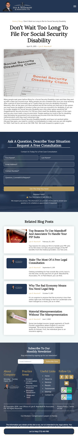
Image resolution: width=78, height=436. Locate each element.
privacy (25, 201)
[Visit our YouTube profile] (66, 383)
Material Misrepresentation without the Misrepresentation (48, 313)
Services (48, 382)
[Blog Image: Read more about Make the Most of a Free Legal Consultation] (16, 263)
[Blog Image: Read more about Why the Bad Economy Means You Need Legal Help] (16, 289)
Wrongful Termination (30, 392)
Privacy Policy (62, 406)
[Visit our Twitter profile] (66, 377)
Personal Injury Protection (31, 387)
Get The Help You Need (39, 189)
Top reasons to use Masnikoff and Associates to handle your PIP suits (48, 234)
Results (48, 385)
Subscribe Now (52, 361)
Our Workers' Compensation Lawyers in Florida (39, 416)
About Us (48, 379)
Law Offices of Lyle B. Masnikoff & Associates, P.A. (29, 407)
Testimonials (50, 389)
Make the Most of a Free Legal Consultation (48, 261)
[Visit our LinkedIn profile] (71, 377)
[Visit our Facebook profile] (62, 377)
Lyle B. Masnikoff (44, 46)
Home (14, 21)
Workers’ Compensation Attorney (31, 381)
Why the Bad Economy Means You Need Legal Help (47, 287)
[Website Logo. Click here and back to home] (11, 386)
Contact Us (49, 395)
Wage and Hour (30, 396)
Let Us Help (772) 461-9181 (39, 431)
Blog (20, 21)
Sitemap (48, 392)
